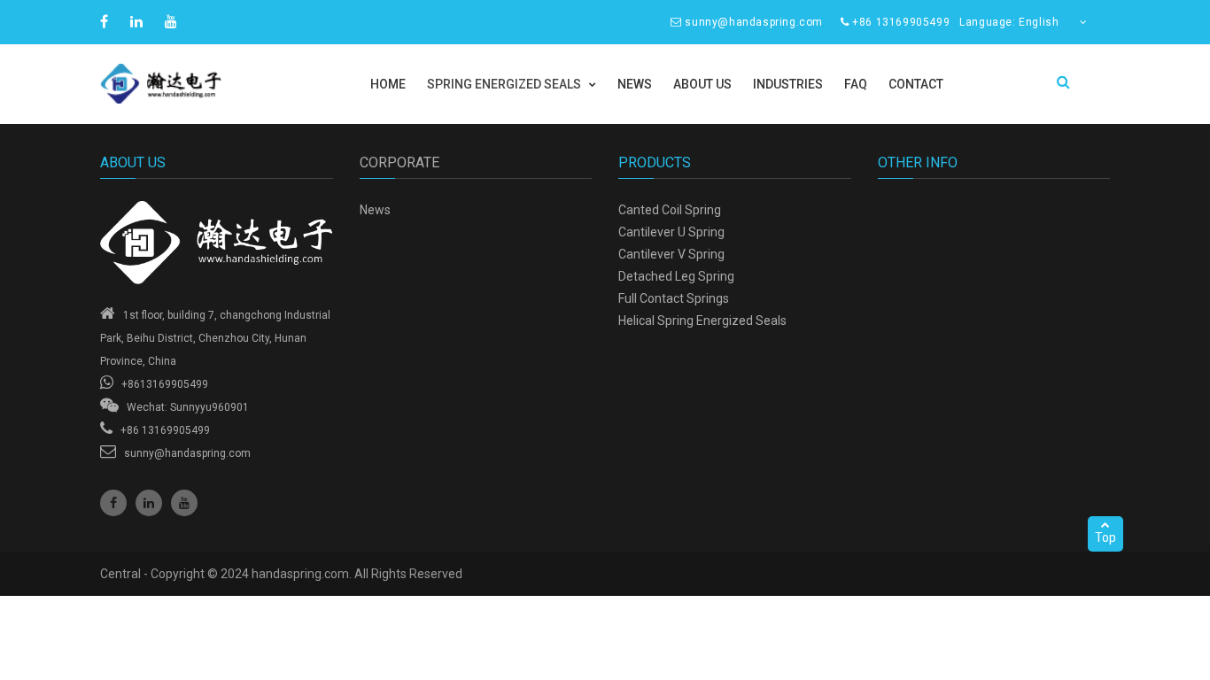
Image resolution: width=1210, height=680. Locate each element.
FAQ (855, 84)
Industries (788, 84)
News (634, 84)
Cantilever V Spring (671, 254)
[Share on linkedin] (138, 21)
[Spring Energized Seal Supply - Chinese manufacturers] (216, 243)
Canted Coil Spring (669, 210)
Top (1105, 537)
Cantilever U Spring (671, 232)
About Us (702, 84)
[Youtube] (184, 503)
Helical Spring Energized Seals (702, 320)
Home (388, 84)
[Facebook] (113, 503)
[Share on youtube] (173, 21)
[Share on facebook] (106, 21)
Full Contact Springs (673, 298)
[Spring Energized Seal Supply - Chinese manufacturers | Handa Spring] (216, 84)
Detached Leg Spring (676, 276)
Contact (915, 84)
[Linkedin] (149, 503)
